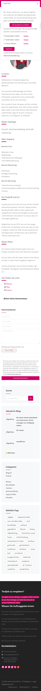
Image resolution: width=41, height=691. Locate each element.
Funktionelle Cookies (12, 40)
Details (26, 36)
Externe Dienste (10, 43)
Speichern (9, 49)
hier (35, 29)
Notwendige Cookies (12, 36)
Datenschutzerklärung (11, 56)
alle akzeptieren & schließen (20, 25)
